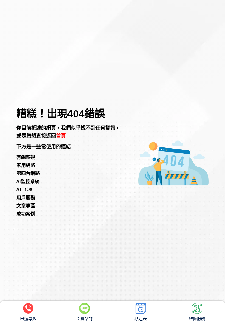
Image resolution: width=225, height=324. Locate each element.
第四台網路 (28, 172)
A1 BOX (24, 189)
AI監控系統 (28, 181)
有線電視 (25, 156)
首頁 (61, 135)
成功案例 (25, 213)
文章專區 (25, 205)
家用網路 (25, 164)
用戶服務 (25, 197)
